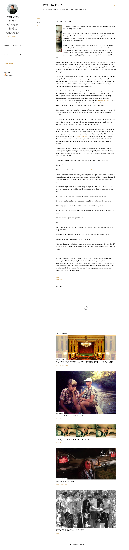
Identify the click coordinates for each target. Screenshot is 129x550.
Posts (8, 74)
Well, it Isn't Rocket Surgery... (73, 439)
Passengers (94, 170)
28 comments (64, 419)
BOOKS (72, 9)
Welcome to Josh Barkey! (70, 530)
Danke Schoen (82, 136)
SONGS (85, 9)
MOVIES (55, 9)
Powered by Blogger (78, 544)
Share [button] (38, 18)
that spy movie (103, 100)
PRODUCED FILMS (65, 481)
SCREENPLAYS (64, 9)
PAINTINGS (78, 9)
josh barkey (53, 5)
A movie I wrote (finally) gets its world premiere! (84, 362)
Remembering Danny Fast (70, 415)
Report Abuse (8, 63)
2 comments (63, 442)
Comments (9, 75)
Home (45, 9)
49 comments (64, 365)
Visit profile (12, 36)
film (38, 25)
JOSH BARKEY (12, 17)
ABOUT (50, 9)
